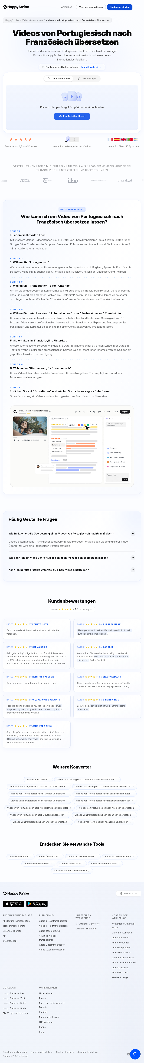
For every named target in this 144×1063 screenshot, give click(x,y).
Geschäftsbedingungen (15, 1052)
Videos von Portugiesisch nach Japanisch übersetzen (103, 815)
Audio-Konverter (120, 942)
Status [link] (42, 1027)
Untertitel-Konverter (122, 932)
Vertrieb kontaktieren (91, 7)
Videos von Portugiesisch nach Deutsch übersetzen (37, 815)
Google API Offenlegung (15, 1056)
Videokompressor (121, 952)
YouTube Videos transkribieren (70, 870)
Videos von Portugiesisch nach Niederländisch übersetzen (37, 808)
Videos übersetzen (32, 20)
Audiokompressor (121, 947)
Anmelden (66, 7)
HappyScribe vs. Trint (14, 998)
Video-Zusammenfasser (52, 949)
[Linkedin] (128, 1054)
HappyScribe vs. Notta (14, 1003)
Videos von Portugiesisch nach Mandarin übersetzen (37, 786)
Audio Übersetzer (48, 856)
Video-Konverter (120, 937)
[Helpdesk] (135, 1054)
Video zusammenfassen (104, 863)
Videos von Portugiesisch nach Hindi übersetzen (102, 822)
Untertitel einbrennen (123, 957)
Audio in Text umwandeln (81, 856)
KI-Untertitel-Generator (87, 923)
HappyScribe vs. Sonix (14, 1008)
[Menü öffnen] (137, 7)
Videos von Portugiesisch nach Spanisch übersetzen (103, 793)
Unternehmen (46, 993)
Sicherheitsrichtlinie (87, 1052)
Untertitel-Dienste (12, 931)
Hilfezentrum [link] (46, 1022)
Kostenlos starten (120, 7)
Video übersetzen (18, 856)
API (4, 936)
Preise (42, 998)
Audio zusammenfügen (124, 962)
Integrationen (10, 941)
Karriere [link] (43, 1012)
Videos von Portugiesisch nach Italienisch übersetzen (103, 786)
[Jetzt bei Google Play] (37, 904)
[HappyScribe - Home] (16, 7)
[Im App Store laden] (13, 904)
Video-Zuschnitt (120, 967)
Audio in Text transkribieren (53, 921)
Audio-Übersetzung (49, 931)
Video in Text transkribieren (53, 926)
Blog (41, 1032)
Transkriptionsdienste (14, 926)
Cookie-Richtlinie (65, 1052)
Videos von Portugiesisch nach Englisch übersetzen (40, 822)
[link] (72, 67)
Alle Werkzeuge (120, 977)
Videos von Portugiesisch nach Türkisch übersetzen (38, 793)
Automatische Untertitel (36, 863)
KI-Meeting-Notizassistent (16, 921)
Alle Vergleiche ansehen (15, 1013)
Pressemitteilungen (49, 1017)
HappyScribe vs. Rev (13, 993)
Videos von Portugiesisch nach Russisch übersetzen (103, 800)
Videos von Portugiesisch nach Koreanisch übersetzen (85, 779)
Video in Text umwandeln (118, 856)
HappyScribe (12, 20)
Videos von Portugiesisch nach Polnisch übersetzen (38, 800)
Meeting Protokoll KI (70, 863)
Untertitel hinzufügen (86, 928)
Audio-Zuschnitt (120, 972)
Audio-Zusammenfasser (51, 944)
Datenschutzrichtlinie (42, 1052)
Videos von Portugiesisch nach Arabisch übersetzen (106, 808)
